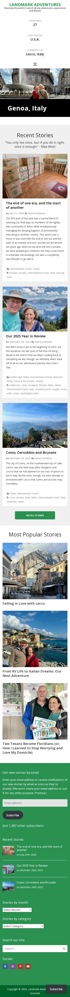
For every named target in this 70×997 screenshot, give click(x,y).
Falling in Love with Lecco (24, 603)
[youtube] (28, 966)
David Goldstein (36, 213)
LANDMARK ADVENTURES (35, 4)
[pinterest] (20, 966)
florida (42, 385)
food (27, 497)
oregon (56, 389)
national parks (43, 389)
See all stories (35, 515)
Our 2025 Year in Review (26, 336)
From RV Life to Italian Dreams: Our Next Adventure (32, 673)
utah (9, 393)
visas (9, 276)
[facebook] (5, 966)
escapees (33, 385)
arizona (13, 272)
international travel (38, 272)
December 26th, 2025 (31, 870)
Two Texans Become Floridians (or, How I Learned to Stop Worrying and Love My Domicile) (33, 748)
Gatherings (16, 377)
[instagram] (12, 966)
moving (60, 272)
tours (64, 389)
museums (12, 501)
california (14, 385)
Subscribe (12, 815)
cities (24, 385)
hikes (50, 385)
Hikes (26, 377)
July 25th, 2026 (28, 854)
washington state (29, 393)
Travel (36, 268)
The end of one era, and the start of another (33, 205)
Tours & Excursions (24, 381)
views (16, 393)
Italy (52, 272)
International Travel (20, 268)
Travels (39, 381)
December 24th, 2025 (31, 887)
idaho (58, 385)
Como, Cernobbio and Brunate (31, 452)
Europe (22, 272)
